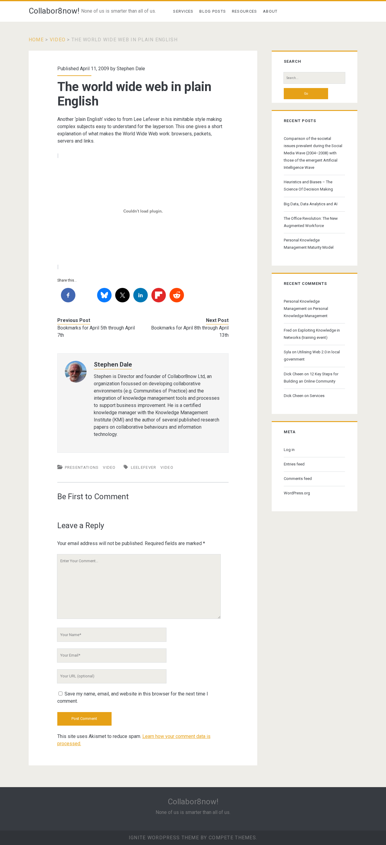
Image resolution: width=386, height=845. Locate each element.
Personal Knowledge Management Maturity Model (309, 244)
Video (57, 40)
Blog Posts (212, 11)
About (270, 11)
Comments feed (298, 478)
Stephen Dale (131, 68)
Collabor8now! (54, 10)
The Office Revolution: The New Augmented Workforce (311, 222)
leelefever (144, 467)
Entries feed (294, 464)
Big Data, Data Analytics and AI (310, 204)
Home (36, 40)
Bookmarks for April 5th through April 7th (96, 331)
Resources (244, 11)
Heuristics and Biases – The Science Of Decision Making (308, 185)
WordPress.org (297, 493)
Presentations (82, 467)
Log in (289, 449)
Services (183, 11)
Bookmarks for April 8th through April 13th (190, 331)
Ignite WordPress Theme (164, 837)
